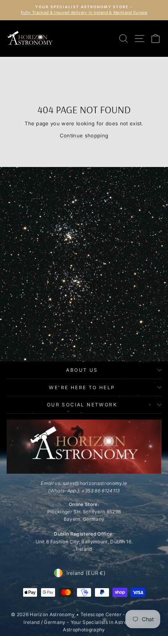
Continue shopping (84, 135)
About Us (82, 370)
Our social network (82, 405)
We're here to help (82, 387)
